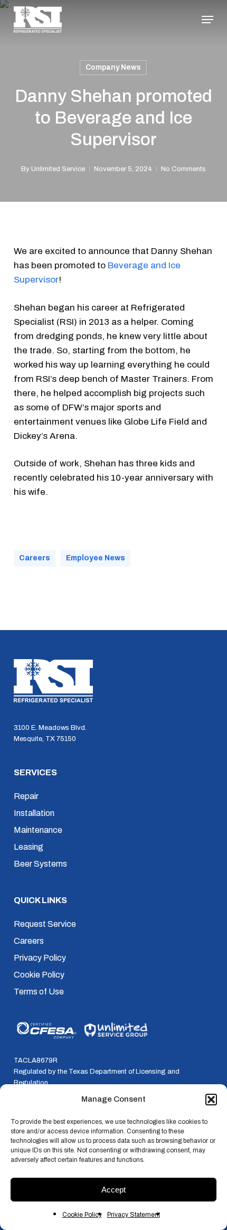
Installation (34, 813)
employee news (95, 558)
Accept (113, 1189)
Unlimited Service (58, 169)
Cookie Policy (82, 1214)
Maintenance (38, 829)
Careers (29, 940)
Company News (113, 67)
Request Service (45, 923)
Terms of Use (39, 991)
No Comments (183, 169)
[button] (211, 1099)
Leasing (28, 846)
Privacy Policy (40, 957)
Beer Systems (40, 863)
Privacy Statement (133, 1214)
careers (34, 558)
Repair (26, 796)
